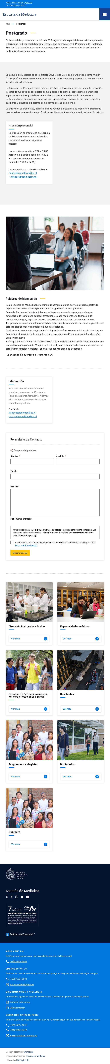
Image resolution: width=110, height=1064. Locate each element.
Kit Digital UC (23, 1060)
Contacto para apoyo (20, 1002)
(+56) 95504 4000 (18, 961)
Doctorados (67, 764)
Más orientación (17, 1008)
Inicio (8, 24)
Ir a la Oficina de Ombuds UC (23, 1035)
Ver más (29, 638)
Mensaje (14, 486)
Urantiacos (28, 1052)
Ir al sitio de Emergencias (22, 984)
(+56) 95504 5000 (18, 979)
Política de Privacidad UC (26, 545)
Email (13, 471)
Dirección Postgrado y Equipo (27, 626)
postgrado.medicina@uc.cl (23, 173)
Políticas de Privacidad (19, 934)
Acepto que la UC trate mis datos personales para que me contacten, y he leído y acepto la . (55, 544)
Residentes (67, 694)
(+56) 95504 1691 (18, 1025)
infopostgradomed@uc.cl (23, 176)
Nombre (15, 456)
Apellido (61, 456)
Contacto (14, 832)
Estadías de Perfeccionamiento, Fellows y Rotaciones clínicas (28, 695)
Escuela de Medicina (35, 1056)
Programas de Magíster (23, 764)
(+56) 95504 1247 (18, 1030)
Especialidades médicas (75, 626)
